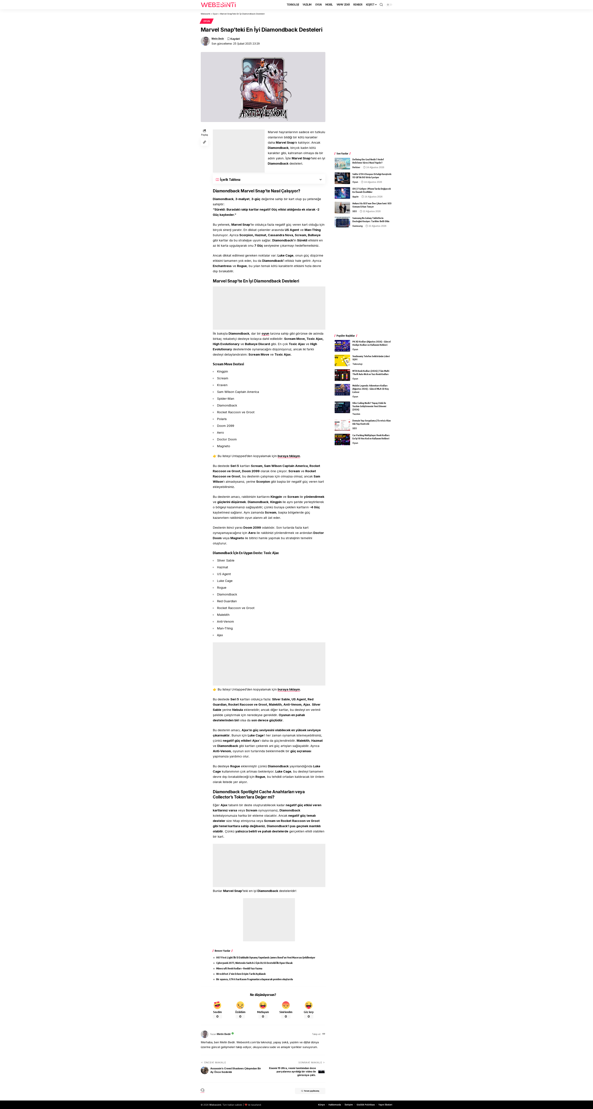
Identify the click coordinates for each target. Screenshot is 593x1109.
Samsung (357, 226)
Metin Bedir (218, 38)
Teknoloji (357, 364)
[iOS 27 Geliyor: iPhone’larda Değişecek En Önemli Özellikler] (342, 193)
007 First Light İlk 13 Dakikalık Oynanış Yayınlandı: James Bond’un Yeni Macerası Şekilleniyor (265, 957)
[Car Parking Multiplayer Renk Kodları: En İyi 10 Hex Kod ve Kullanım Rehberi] (342, 439)
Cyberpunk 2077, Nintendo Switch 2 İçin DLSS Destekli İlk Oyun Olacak (254, 962)
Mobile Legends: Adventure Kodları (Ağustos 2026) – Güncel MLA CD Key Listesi (370, 388)
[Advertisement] (239, 151)
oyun (265, 333)
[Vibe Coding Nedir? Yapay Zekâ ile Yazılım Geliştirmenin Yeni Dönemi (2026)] (342, 407)
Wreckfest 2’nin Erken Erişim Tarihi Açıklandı (241, 973)
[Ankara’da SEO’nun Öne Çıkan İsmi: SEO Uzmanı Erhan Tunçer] (342, 207)
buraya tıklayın (289, 456)
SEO (354, 211)
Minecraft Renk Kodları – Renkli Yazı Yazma (239, 968)
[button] (381, 4)
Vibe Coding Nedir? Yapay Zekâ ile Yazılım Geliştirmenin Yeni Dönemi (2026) (369, 406)
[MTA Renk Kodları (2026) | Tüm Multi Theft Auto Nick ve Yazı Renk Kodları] (342, 375)
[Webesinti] (218, 4)
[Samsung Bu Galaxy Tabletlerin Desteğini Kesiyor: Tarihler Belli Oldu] (342, 222)
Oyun (206, 21)
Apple (355, 196)
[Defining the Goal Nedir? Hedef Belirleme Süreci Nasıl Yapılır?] (342, 163)
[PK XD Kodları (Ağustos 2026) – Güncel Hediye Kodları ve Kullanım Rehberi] (342, 346)
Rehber (356, 167)
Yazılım (356, 414)
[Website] (323, 1034)
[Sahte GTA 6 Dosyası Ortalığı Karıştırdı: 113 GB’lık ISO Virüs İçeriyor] (342, 178)
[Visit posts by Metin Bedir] (205, 41)
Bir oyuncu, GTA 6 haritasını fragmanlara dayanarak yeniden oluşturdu (254, 979)
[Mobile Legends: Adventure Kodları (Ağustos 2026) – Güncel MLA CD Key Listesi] (342, 390)
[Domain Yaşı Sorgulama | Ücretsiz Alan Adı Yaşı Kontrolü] (342, 425)
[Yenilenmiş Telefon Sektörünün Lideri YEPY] (342, 360)
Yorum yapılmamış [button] (311, 1091)
